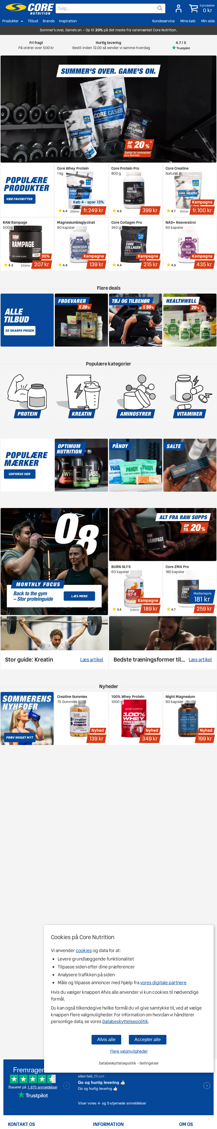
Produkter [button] (10, 21)
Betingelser (149, 1063)
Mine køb (188, 21)
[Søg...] (159, 8)
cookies (84, 950)
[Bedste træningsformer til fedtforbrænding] (162, 642)
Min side (208, 21)
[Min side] (177, 8)
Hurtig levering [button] (108, 45)
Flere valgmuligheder (129, 1051)
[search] (110, 8)
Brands (49, 21)
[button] (201, 8)
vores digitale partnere (163, 982)
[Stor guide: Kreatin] (54, 642)
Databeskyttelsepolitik (125, 1021)
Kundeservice (163, 21)
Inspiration (68, 21)
